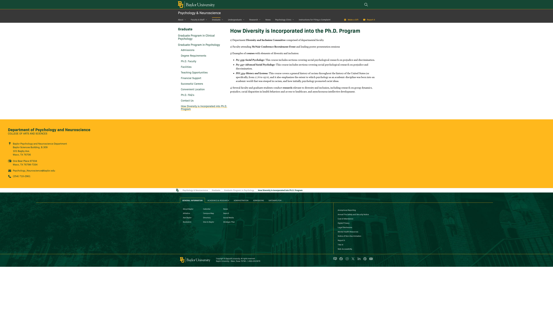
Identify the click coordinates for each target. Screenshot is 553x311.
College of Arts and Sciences (27, 133)
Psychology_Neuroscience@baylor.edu (34, 170)
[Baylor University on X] (352, 260)
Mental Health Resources (348, 231)
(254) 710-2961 (21, 176)
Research (253, 19)
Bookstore (187, 221)
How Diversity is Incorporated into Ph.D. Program (204, 107)
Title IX (340, 244)
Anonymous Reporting (347, 210)
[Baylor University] (196, 4)
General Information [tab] (192, 200)
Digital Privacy (343, 223)
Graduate (216, 19)
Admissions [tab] (258, 200)
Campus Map (208, 213)
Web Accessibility (345, 249)
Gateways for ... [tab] (276, 200)
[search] (366, 4)
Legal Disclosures (345, 227)
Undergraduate (235, 19)
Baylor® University (233, 258)
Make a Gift (353, 19)
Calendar (207, 208)
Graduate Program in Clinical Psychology (196, 36)
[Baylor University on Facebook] (340, 260)
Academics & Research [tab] (218, 200)
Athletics (186, 213)
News (268, 19)
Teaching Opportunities (194, 72)
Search (226, 213)
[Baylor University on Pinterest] (364, 260)
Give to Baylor (208, 221)
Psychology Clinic (283, 19)
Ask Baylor (187, 217)
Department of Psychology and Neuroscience (49, 129)
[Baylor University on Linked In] (358, 260)
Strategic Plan (229, 221)
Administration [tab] (241, 200)
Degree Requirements (193, 55)
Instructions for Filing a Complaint (315, 19)
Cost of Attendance (345, 218)
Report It (371, 19)
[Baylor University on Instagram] (347, 260)
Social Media (228, 217)
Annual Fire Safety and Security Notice (353, 214)
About (180, 19)
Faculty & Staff (197, 19)
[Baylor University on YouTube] (370, 260)
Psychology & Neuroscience (199, 12)
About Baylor (188, 208)
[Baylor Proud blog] (335, 260)
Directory (207, 217)
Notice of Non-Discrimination (349, 236)
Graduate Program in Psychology (199, 44)
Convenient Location (193, 89)
